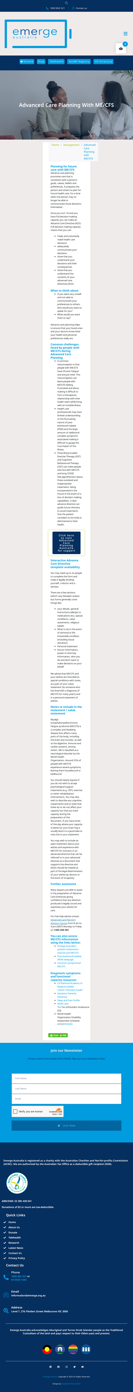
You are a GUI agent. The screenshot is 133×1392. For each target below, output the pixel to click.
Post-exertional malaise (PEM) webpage (69, 958)
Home (55, 144)
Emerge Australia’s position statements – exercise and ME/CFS (68, 949)
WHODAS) (67, 1024)
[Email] (6, 1294)
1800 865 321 (18, 1276)
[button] (66, 3)
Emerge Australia (50, 1376)
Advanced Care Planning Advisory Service (63, 921)
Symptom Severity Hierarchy (66, 995)
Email (15, 1291)
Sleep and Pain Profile (68, 1000)
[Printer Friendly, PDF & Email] (58, 1035)
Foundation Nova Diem (71, 1383)
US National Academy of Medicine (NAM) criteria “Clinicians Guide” (70, 986)
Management (71, 144)
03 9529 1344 (18, 1279)
